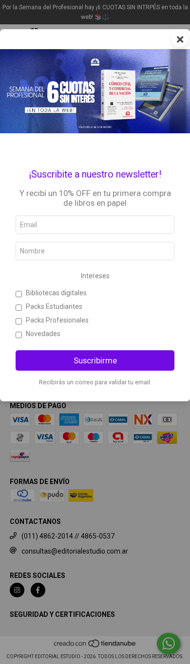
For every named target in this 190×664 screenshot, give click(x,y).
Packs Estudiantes (54, 306)
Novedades (43, 334)
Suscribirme (95, 360)
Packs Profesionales (57, 320)
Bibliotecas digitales (56, 293)
